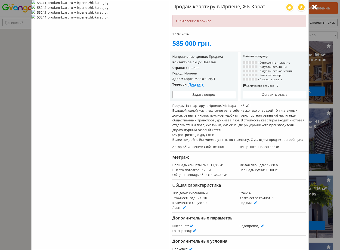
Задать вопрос (204, 94)
